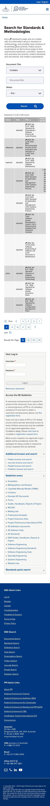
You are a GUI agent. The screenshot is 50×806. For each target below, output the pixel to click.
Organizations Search (13, 656)
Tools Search (9, 652)
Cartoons (12, 492)
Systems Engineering (17, 559)
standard (19, 130)
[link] (25, 454)
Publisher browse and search (20, 469)
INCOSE (11, 507)
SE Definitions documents (19, 526)
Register (45, 2)
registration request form (27, 434)
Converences (10, 720)
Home (5, 17)
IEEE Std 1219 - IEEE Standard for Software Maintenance (30, 162)
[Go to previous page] (15, 321)
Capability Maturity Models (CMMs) (23, 489)
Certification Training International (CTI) (20, 716)
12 (29, 327)
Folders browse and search (20, 459)
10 (18, 327)
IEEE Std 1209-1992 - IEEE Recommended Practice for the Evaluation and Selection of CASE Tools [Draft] (31, 147)
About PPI (8, 689)
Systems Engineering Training (16, 694)
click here (32, 431)
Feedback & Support (13, 614)
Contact (7, 606)
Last (6, 332)
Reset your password (15, 388)
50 (34, 340)
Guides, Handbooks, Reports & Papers (24, 504)
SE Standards (14, 534)
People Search (10, 669)
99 (39, 340)
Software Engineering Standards (22, 548)
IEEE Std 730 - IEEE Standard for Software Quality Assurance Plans (30, 289)
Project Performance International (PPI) (25, 523)
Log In (6, 597)
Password (10, 370)
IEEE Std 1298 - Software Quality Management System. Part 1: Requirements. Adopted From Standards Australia (31, 223)
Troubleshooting (11, 610)
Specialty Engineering (17, 556)
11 (23, 327)
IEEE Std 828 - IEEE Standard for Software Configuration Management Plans (30, 305)
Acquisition (12, 481)
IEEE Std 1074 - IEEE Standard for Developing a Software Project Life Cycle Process (30, 130)
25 (28, 340)
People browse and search (19, 466)
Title (28, 120)
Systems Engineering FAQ (15, 711)
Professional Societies (17, 515)
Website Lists (13, 563)
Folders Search (10, 661)
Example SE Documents (18, 496)
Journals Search (11, 665)
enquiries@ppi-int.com (13, 736)
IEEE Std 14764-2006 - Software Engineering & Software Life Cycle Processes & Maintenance (30, 250)
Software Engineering (17, 544)
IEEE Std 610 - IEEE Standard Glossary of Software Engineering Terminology (30, 273)
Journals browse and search (20, 463)
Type (18, 120)
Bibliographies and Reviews (20, 485)
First (10, 321)
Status (9, 87)
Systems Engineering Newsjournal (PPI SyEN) (23, 707)
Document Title (13, 64)
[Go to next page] (34, 327)
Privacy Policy (10, 623)
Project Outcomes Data (18, 519)
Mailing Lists (13, 511)
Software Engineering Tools (20, 552)
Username (10, 361)
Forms (10, 500)
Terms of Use (9, 619)
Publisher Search (11, 674)
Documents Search (12, 639)
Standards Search (11, 643)
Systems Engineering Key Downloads (20, 702)
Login (38, 2)
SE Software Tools (16, 530)
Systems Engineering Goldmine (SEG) (20, 698)
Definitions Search (12, 647)
